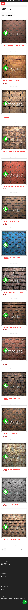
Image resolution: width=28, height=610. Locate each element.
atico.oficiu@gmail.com (5, 577)
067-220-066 (3, 576)
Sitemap (3, 604)
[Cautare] (20, 3)
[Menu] (23, 3)
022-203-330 (5, 575)
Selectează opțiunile (14, 51)
